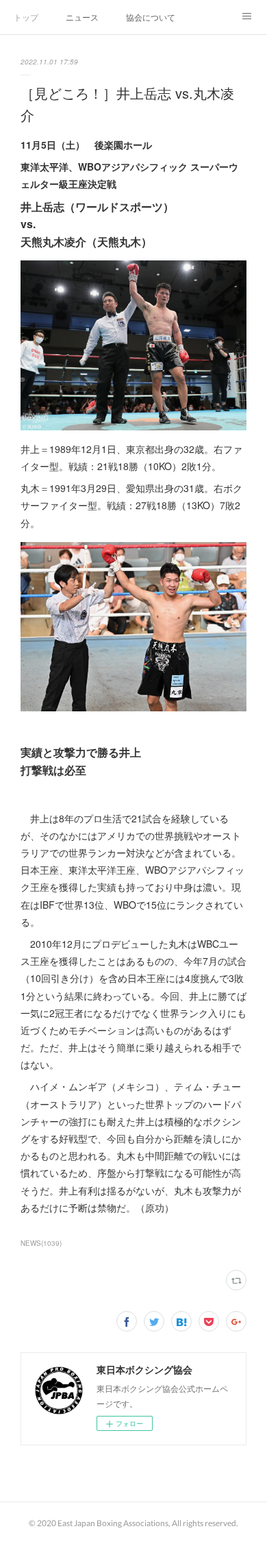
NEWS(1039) (41, 1243)
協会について (150, 17)
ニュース (82, 17)
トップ (26, 17)
